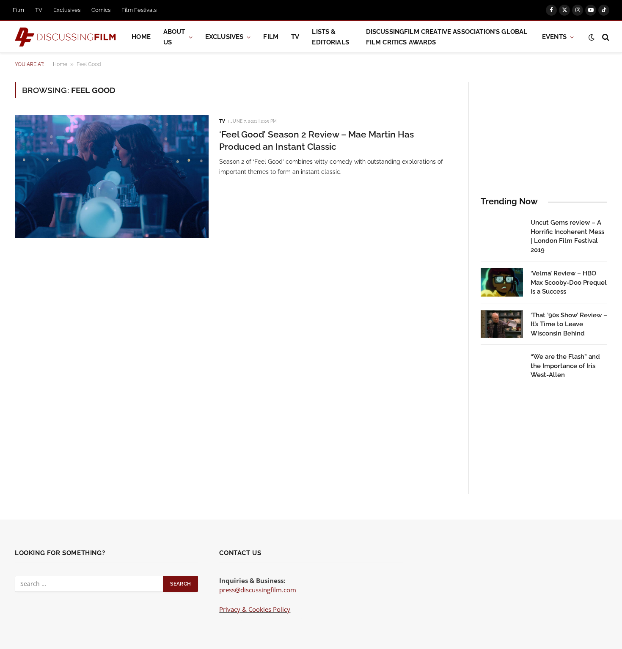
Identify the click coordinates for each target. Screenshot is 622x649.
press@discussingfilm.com (257, 590)
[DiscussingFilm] (66, 37)
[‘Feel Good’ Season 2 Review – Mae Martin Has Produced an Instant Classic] (112, 176)
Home (141, 37)
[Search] (604, 37)
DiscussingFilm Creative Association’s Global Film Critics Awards (447, 37)
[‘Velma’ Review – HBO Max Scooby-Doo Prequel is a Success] (502, 282)
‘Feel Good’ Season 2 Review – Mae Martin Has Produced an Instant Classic (316, 140)
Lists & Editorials (330, 37)
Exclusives (66, 10)
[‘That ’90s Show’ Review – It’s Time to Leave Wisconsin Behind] (502, 324)
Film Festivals (139, 10)
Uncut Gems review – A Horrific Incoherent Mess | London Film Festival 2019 (567, 236)
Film (18, 10)
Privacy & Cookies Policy (254, 609)
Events (554, 37)
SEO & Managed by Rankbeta (261, 618)
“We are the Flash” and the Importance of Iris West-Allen (565, 366)
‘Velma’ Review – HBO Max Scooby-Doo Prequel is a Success (569, 282)
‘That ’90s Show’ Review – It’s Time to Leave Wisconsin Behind (569, 324)
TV (38, 10)
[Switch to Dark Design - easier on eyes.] (591, 37)
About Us (174, 37)
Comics (100, 10)
